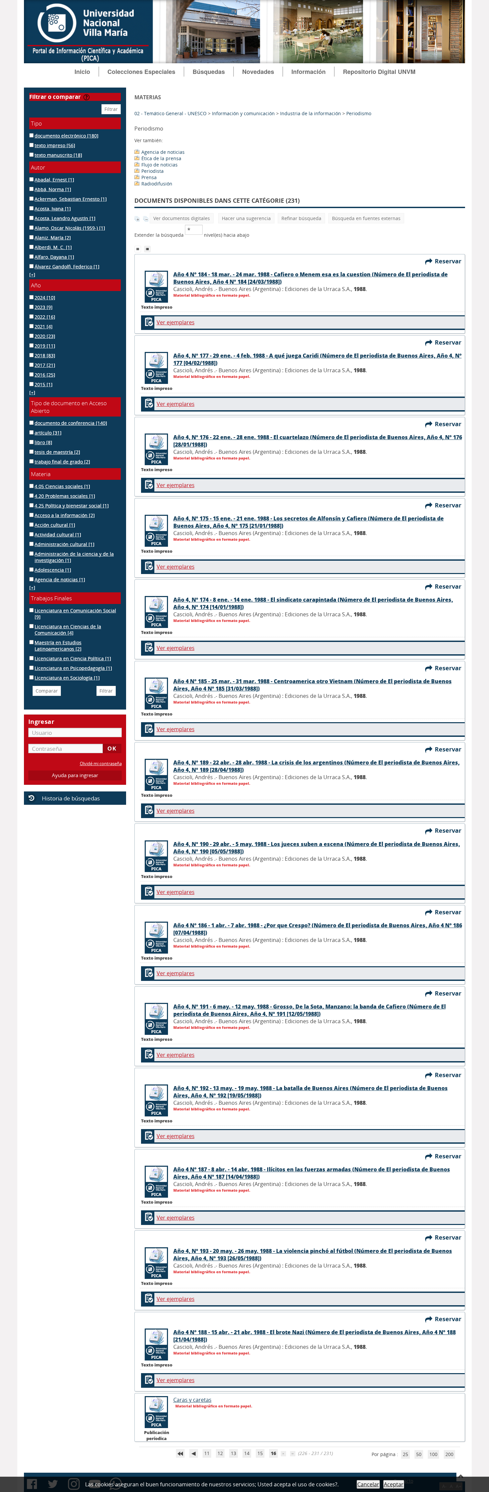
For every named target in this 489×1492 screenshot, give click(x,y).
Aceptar (394, 1484)
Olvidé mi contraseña (101, 763)
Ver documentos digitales (181, 218)
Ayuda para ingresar (75, 775)
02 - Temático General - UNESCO (170, 113)
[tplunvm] (148, 248)
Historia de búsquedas (71, 798)
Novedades (258, 71)
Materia (41, 474)
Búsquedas (209, 71)
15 (260, 1453)
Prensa (149, 177)
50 (418, 1454)
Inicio (82, 71)
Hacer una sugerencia (246, 218)
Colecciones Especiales (141, 71)
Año (36, 285)
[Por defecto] (139, 248)
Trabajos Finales (51, 598)
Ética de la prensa (161, 158)
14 (246, 1453)
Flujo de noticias (159, 164)
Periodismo (358, 113)
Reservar (450, 261)
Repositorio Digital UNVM (379, 71)
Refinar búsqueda (301, 218)
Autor (38, 167)
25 (405, 1454)
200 (449, 1454)
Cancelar (368, 1484)
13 (233, 1453)
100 (433, 1454)
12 (220, 1453)
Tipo (36, 123)
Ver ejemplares (176, 322)
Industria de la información (310, 113)
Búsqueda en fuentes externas (366, 218)
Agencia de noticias (163, 152)
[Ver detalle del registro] (157, 301)
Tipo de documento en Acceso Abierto (69, 407)
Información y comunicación (243, 113)
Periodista (152, 171)
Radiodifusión (156, 183)
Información (308, 71)
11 (207, 1453)
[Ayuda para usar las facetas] (86, 97)
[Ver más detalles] (157, 1426)
